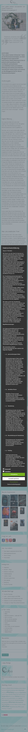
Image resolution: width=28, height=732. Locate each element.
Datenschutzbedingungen (13, 484)
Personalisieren (14, 481)
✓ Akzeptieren (14, 474)
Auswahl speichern (13, 478)
